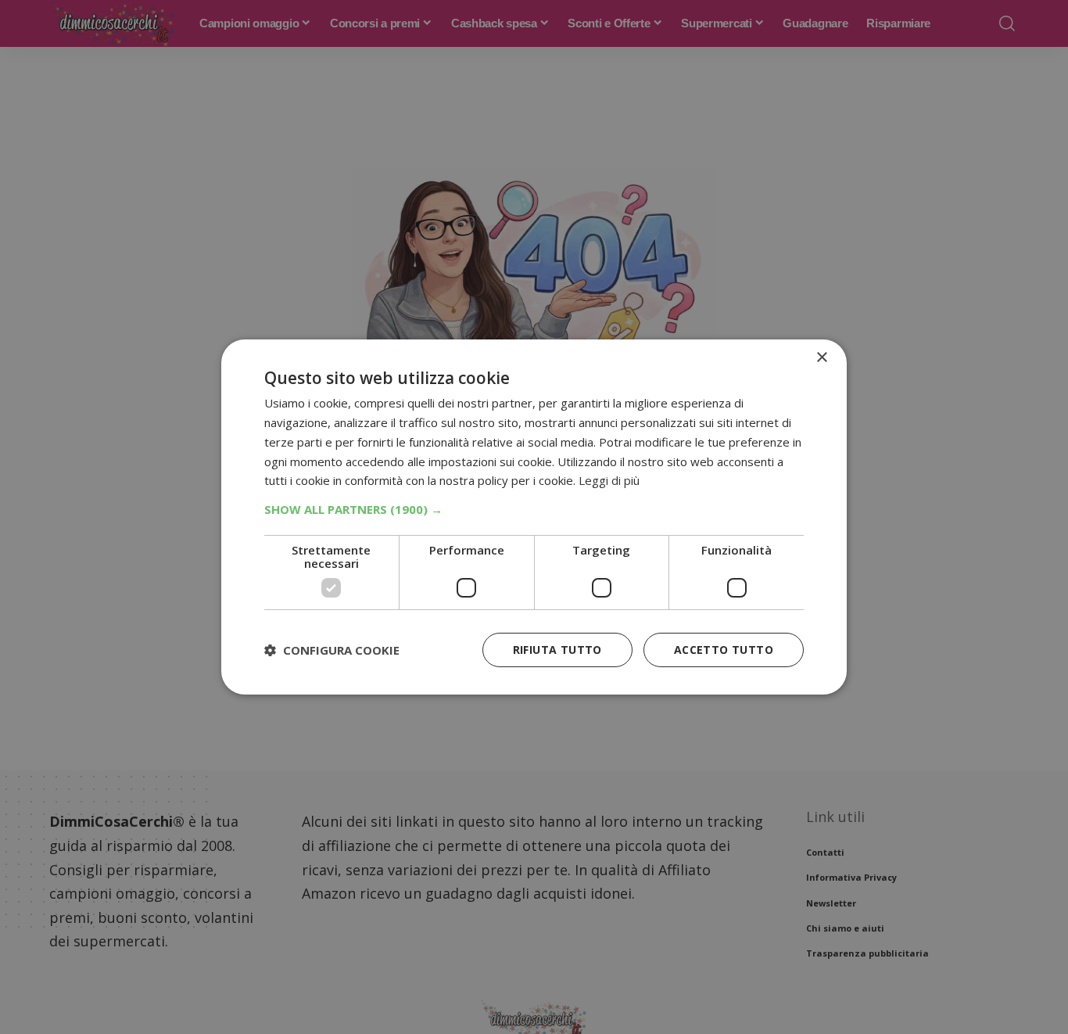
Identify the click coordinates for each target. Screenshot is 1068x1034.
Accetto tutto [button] (723, 649)
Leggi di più (609, 480)
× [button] (821, 358)
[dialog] (534, 517)
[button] (534, 509)
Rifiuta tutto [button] (557, 649)
